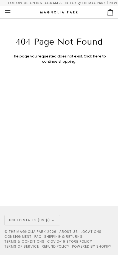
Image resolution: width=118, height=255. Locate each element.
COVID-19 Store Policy (69, 241)
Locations (91, 231)
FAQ (37, 236)
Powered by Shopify (91, 246)
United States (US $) (29, 220)
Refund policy (55, 246)
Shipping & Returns (63, 236)
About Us (68, 231)
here (97, 56)
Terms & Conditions (24, 241)
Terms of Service (21, 246)
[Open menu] (12, 12)
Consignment (18, 236)
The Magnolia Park (27, 231)
